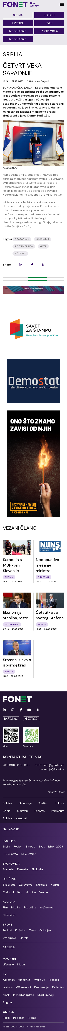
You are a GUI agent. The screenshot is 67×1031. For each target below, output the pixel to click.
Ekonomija (25, 803)
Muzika (15, 907)
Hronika (31, 892)
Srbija (18, 15)
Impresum (57, 811)
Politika (7, 803)
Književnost (47, 907)
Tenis (32, 930)
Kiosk (6, 995)
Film (5, 907)
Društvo (43, 803)
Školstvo (41, 885)
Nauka (55, 885)
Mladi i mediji (46, 995)
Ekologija (37, 869)
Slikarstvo (9, 915)
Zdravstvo (26, 885)
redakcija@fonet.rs (52, 769)
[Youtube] (29, 710)
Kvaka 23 (39, 980)
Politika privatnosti (15, 818)
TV (5, 974)
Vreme (43, 892)
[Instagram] (12, 710)
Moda (21, 964)
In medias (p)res (23, 995)
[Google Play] (11, 718)
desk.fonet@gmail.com (49, 765)
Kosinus (8, 987)
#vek (43, 246)
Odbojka (45, 930)
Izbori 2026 (17, 39)
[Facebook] (21, 710)
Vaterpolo (9, 938)
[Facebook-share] (32, 264)
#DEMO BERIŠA (24, 246)
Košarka (20, 930)
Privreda (8, 869)
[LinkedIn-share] (21, 264)
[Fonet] (21, 4)
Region (49, 15)
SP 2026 (9, 947)
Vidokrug (24, 980)
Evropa (17, 23)
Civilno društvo (12, 892)
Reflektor (58, 987)
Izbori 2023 (17, 31)
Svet (49, 23)
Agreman (9, 980)
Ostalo (24, 938)
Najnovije (11, 829)
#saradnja (22, 239)
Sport (6, 811)
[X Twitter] (38, 710)
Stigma (7, 1002)
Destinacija (41, 987)
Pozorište (30, 907)
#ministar (42, 239)
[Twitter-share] (43, 264)
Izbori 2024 (49, 31)
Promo (32, 1018)
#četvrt (20, 253)
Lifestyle (8, 964)
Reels (6, 1018)
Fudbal (7, 930)
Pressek (54, 980)
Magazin (22, 811)
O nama (39, 811)
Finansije (22, 869)
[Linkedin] (4, 710)
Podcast (18, 1018)
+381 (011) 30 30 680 (16, 765)
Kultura (59, 803)
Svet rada (9, 885)
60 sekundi (23, 987)
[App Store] (31, 718)
